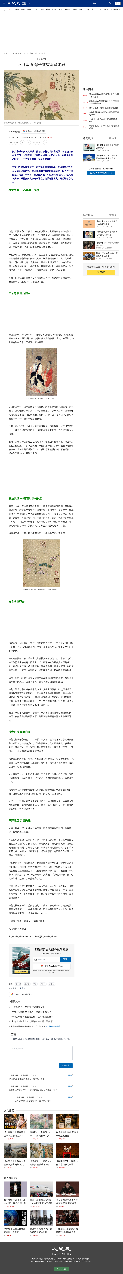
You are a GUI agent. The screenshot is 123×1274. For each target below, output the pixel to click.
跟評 (69, 1075)
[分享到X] (22, 143)
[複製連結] (28, 142)
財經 (75, 9)
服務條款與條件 (64, 970)
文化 (94, 9)
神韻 (106, 9)
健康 (54, 9)
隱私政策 (52, 972)
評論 (35, 9)
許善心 (43, 984)
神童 (35, 984)
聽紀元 (68, 9)
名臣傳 (18, 984)
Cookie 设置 (61, 1269)
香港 (48, 9)
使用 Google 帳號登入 (54, 966)
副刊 (10, 53)
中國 (17, 9)
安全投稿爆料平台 (53, 1026)
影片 (60, 9)
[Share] (5, 1139)
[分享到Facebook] (11, 143)
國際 (29, 9)
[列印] (34, 143)
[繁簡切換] (45, 143)
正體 (24, 3)
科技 (81, 9)
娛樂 (87, 9)
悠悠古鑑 (33, 53)
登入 (117, 3)
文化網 (16, 53)
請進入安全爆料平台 (101, 173)
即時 (10, 9)
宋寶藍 (27, 984)
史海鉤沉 (24, 53)
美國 (23, 9)
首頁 (4, 9)
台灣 (42, 9)
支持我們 (101, 272)
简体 (28, 3)
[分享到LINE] (16, 143)
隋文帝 (51, 984)
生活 (100, 9)
